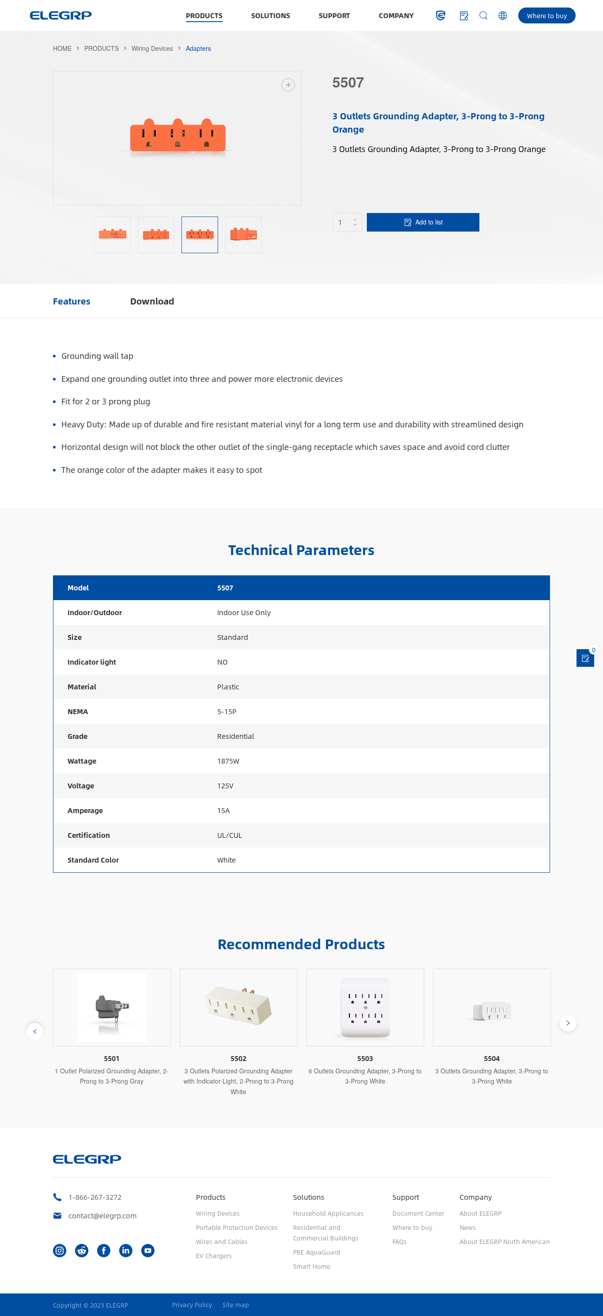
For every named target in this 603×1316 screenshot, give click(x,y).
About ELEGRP (480, 1213)
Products (211, 1196)
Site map (235, 1304)
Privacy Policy (192, 1304)
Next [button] (296, 138)
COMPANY (396, 15)
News (468, 1227)
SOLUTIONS (270, 15)
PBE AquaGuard (316, 1252)
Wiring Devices (152, 48)
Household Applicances (328, 1213)
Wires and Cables (222, 1241)
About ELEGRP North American (505, 1241)
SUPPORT (334, 15)
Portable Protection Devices (237, 1227)
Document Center (418, 1213)
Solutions (308, 1196)
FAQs (399, 1241)
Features (71, 301)
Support (405, 1196)
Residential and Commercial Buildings (325, 1232)
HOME (62, 48)
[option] (177, 138)
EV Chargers (214, 1255)
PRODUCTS (204, 15)
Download (152, 301)
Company (476, 1196)
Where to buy (547, 15)
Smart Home (311, 1266)
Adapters (198, 48)
